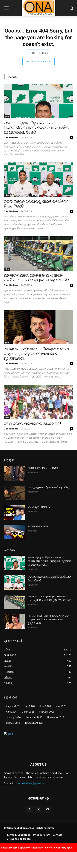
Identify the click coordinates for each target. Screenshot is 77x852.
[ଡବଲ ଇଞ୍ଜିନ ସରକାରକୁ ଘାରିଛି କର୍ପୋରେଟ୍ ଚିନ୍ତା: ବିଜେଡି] (38, 179)
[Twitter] (38, 809)
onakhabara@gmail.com (32, 783)
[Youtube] (47, 809)
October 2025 (13, 722)
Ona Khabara (11, 137)
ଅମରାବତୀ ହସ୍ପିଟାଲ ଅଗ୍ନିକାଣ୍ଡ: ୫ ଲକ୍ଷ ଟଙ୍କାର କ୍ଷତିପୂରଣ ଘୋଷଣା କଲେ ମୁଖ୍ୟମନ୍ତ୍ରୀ (36, 354)
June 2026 (45, 706)
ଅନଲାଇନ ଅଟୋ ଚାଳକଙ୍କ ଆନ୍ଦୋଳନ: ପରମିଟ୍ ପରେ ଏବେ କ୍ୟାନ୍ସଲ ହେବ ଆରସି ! (36, 277)
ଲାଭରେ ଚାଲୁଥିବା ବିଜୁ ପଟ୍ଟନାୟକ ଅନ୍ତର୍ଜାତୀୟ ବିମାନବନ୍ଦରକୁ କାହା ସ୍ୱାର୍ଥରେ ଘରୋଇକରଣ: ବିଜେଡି (36, 128)
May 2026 (61, 706)
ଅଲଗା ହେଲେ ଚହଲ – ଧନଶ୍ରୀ (43, 467)
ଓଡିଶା (7, 116)
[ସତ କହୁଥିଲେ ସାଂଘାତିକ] (14, 512)
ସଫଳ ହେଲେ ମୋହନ (38, 526)
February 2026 (46, 711)
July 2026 (29, 706)
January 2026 (13, 717)
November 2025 (55, 717)
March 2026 (27, 711)
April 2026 (11, 711)
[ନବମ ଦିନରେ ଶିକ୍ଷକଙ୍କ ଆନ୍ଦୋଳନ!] (38, 402)
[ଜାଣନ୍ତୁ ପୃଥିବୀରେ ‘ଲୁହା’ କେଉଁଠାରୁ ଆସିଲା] (14, 493)
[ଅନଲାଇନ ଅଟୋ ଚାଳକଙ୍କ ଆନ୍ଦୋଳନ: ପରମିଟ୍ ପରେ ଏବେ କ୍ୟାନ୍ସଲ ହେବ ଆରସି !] (38, 253)
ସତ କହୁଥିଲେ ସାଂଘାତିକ (39, 506)
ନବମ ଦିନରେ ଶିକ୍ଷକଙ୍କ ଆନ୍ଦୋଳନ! (32, 423)
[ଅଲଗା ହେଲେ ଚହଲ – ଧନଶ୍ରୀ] (14, 473)
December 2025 (33, 717)
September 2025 (34, 722)
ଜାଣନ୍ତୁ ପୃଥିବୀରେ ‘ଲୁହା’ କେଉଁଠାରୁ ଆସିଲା (48, 487)
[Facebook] (29, 809)
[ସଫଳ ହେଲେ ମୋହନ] (14, 532)
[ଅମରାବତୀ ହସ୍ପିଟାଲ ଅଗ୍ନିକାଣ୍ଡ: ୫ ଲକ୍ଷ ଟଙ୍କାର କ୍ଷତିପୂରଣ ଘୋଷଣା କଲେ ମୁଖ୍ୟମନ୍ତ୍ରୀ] (38, 327)
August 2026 (12, 706)
